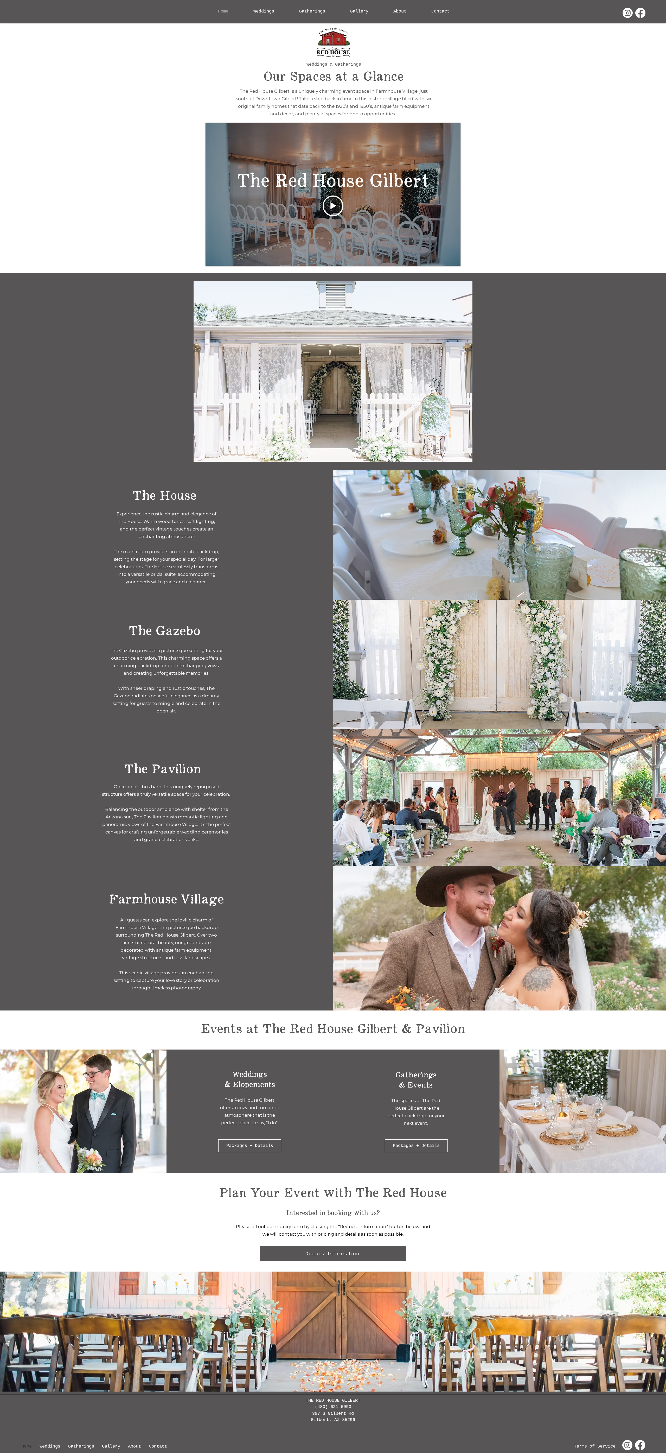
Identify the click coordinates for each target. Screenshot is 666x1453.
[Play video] (333, 205)
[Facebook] (640, 13)
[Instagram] (628, 13)
